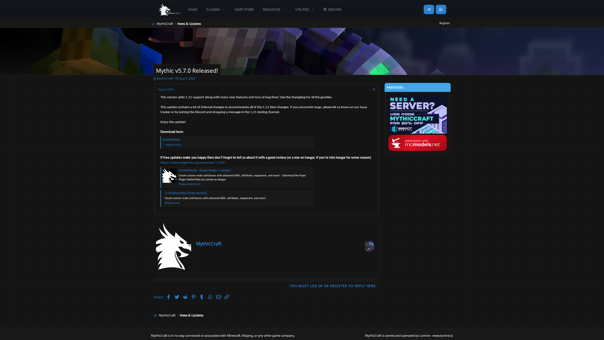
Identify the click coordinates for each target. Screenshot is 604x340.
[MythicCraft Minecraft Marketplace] (170, 9)
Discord (334, 9)
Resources (272, 9)
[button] (216, 9)
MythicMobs (171, 140)
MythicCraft (209, 243)
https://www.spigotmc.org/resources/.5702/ (193, 163)
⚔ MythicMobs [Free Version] (186, 193)
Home (192, 9)
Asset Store (244, 9)
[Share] (374, 89)
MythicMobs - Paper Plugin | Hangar (205, 170)
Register (444, 23)
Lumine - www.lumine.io (436, 335)
